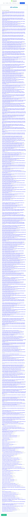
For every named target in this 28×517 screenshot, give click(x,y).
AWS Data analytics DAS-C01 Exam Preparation (8, 496)
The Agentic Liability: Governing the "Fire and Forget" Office (10, 330)
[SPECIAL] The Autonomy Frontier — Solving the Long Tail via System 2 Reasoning (13, 328)
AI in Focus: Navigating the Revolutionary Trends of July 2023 (10, 470)
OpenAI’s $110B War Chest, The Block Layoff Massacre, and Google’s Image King (13, 362)
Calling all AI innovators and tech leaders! (8, 444)
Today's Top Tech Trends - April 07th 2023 (8, 479)
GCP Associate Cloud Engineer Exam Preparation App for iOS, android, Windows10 (13, 501)
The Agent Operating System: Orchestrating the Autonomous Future (11, 369)
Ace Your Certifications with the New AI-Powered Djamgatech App (11, 451)
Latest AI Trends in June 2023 (6, 471)
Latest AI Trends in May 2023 (6, 474)
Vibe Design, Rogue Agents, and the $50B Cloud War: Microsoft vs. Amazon (12, 316)
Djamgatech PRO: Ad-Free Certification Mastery (8, 450)
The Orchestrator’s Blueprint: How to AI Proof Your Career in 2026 (11, 152)
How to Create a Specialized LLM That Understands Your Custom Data (12, 464)
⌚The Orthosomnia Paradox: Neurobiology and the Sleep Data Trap (11, 170)
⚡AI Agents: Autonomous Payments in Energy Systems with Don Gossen (12, 452)
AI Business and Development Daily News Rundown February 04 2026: (12, 402)
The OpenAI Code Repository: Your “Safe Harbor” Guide (10, 348)
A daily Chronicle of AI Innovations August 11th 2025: (9, 436)
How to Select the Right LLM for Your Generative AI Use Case (10, 461)
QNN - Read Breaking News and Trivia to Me (8, 495)
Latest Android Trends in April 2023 (7, 475)
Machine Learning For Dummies (6, 491)
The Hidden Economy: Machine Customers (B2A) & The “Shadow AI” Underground (13, 394)
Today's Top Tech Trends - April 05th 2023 (8, 480)
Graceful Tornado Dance (5, 445)
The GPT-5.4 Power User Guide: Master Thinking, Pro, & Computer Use (12, 336)
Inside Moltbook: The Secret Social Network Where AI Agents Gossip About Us (13, 408)
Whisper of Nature (4, 440)
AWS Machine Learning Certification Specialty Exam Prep (10, 494)
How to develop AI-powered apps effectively (8, 465)
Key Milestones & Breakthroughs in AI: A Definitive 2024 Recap (11, 459)
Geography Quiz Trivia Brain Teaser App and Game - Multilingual (11, 485)
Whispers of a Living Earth (5, 443)
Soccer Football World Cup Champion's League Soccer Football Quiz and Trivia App (14, 489)
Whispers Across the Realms (6, 439)
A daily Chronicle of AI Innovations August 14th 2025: (9, 435)
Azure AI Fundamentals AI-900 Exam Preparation (9, 492)
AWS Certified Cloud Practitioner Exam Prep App (9, 508)
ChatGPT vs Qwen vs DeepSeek (6, 456)
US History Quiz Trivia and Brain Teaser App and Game (10, 484)
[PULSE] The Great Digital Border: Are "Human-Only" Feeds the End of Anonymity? (13, 351)
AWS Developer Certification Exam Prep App (8, 507)
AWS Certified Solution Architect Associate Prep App (9, 509)
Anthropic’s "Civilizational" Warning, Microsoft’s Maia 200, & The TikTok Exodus (13, 414)
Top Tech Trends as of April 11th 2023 (7, 476)
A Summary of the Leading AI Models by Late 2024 (9, 460)
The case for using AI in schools (6, 434)
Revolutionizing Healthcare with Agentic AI (8, 455)
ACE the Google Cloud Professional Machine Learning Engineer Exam (11, 427)
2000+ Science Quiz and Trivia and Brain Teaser (8, 483)
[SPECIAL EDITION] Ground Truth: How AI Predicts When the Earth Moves (12, 200)
